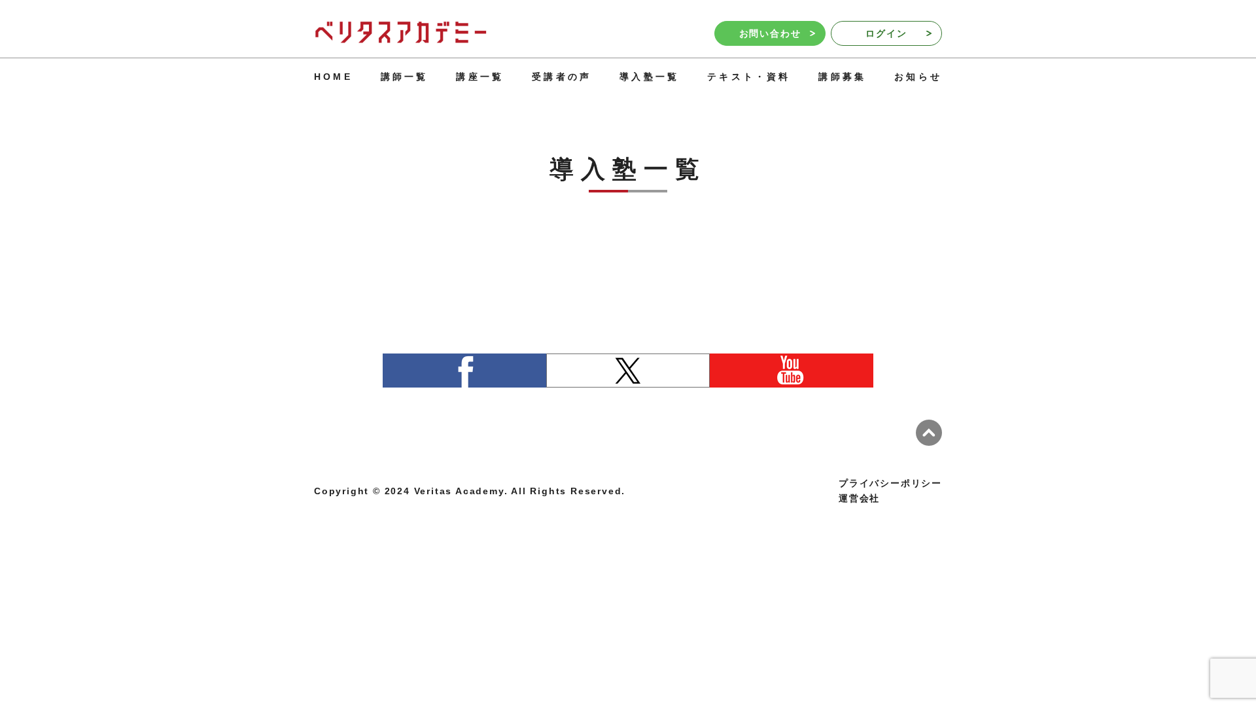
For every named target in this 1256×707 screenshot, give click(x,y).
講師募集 (842, 76)
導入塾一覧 (649, 76)
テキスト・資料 (748, 76)
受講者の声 (561, 76)
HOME (333, 76)
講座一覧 (480, 76)
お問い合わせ (770, 33)
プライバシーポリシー (890, 483)
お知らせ (918, 76)
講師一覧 (404, 76)
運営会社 (859, 498)
